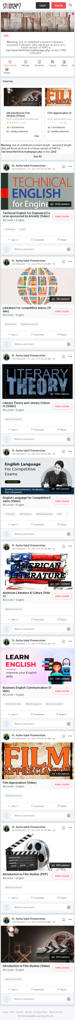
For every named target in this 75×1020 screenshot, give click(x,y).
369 (6, 35)
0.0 (61, 123)
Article (28, 1012)
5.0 (20, 123)
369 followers (18, 169)
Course (19, 1012)
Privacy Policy (40, 1012)
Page (5, 1012)
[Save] (63, 166)
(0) (65, 123)
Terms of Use (56, 1012)
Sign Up (59, 5)
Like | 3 (14, 240)
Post (12, 1012)
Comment (39, 240)
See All (37, 156)
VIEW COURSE (62, 216)
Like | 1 (14, 335)
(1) (24, 123)
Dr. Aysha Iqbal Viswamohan (29, 165)
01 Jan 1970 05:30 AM (39, 169)
